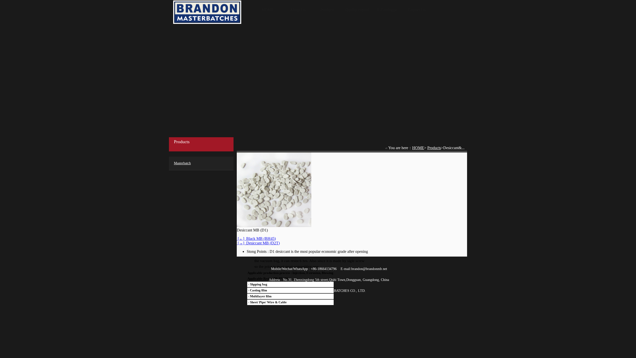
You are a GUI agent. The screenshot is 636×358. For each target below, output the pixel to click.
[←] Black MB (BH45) (256, 238)
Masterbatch (182, 163)
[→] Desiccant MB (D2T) (258, 243)
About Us (297, 10)
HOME (268, 10)
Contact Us (417, 10)
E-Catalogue (387, 10)
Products (327, 10)
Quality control (357, 10)
